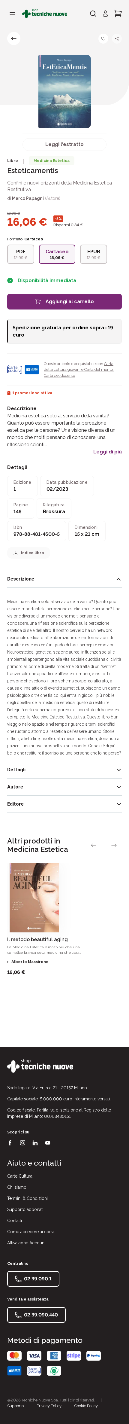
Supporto (15, 1406)
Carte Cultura (19, 1176)
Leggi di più (107, 452)
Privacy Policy (49, 1406)
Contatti (14, 1220)
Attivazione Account (26, 1242)
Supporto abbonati (25, 1209)
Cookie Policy (86, 1406)
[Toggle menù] (12, 13)
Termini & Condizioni (27, 1198)
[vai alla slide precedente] (93, 845)
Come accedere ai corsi (30, 1231)
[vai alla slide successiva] (114, 845)
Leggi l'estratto (64, 144)
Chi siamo (16, 1187)
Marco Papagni (28, 198)
